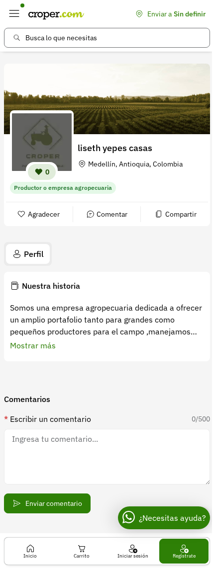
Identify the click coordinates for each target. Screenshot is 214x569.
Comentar (112, 214)
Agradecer (44, 214)
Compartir (181, 214)
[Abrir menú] (14, 14)
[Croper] (56, 14)
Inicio (30, 556)
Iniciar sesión (132, 556)
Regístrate (184, 556)
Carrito (82, 556)
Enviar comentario (53, 503)
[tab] (28, 254)
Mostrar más (33, 345)
